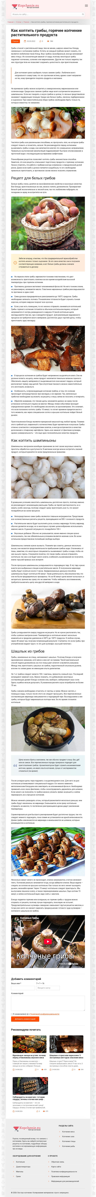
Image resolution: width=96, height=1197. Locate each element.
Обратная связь (57, 1162)
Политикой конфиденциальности (44, 1014)
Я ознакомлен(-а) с (36, 1014)
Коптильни (20, 1162)
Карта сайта (56, 1167)
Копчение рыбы (68, 1146)
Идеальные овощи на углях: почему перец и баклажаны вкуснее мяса (29, 1056)
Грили (18, 1177)
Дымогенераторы (23, 1167)
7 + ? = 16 (40, 983)
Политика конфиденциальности (64, 1172)
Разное (15, 41)
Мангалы (19, 1172)
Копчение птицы (68, 1141)
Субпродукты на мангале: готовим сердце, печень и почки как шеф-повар (29, 1099)
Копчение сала (68, 1137)
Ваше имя (16, 983)
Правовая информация (60, 1177)
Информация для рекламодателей (65, 1181)
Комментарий (17, 993)
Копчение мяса (68, 1132)
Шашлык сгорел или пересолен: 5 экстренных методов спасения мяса (66, 1056)
